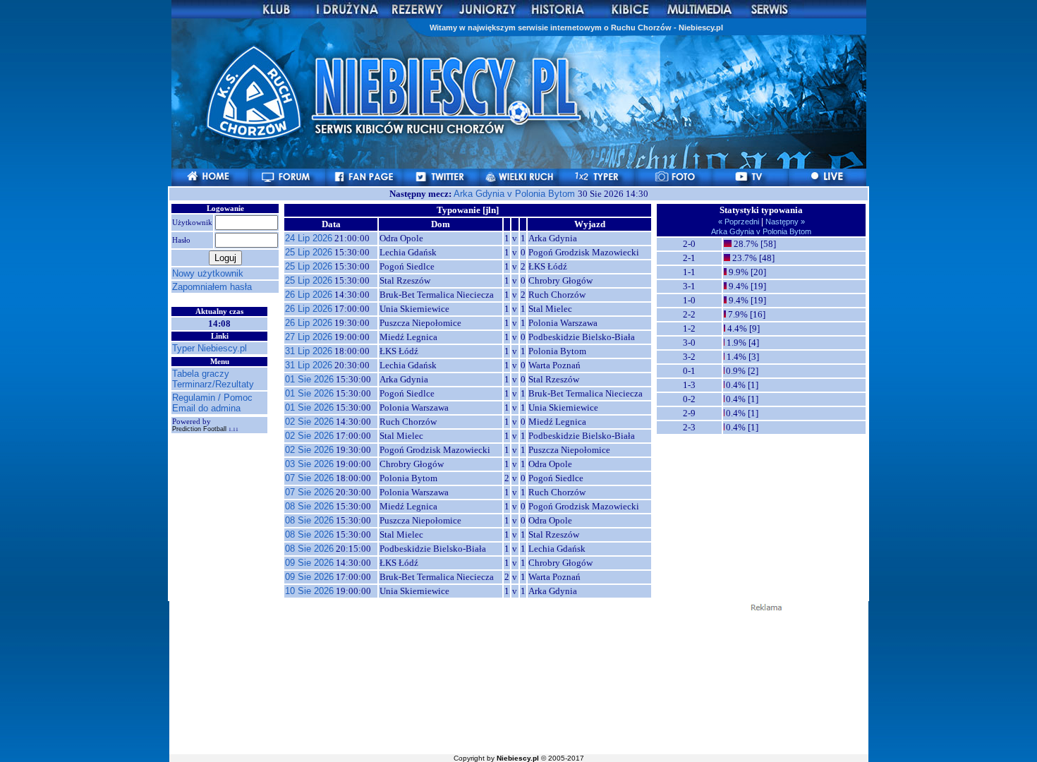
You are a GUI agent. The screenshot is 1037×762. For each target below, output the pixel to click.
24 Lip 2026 (308, 238)
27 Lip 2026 (308, 337)
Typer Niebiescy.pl (209, 348)
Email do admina (206, 408)
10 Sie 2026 (309, 591)
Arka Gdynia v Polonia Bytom (516, 193)
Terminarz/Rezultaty (213, 384)
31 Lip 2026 (308, 351)
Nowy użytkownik (207, 273)
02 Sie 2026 (309, 421)
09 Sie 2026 (309, 562)
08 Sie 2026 (309, 506)
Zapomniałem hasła (212, 287)
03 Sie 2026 (309, 464)
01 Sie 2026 (309, 379)
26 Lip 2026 (308, 294)
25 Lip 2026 (308, 252)
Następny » (784, 221)
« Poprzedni (739, 221)
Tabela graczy (200, 373)
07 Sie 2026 (309, 478)
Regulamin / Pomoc (212, 397)
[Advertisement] (518, 681)
